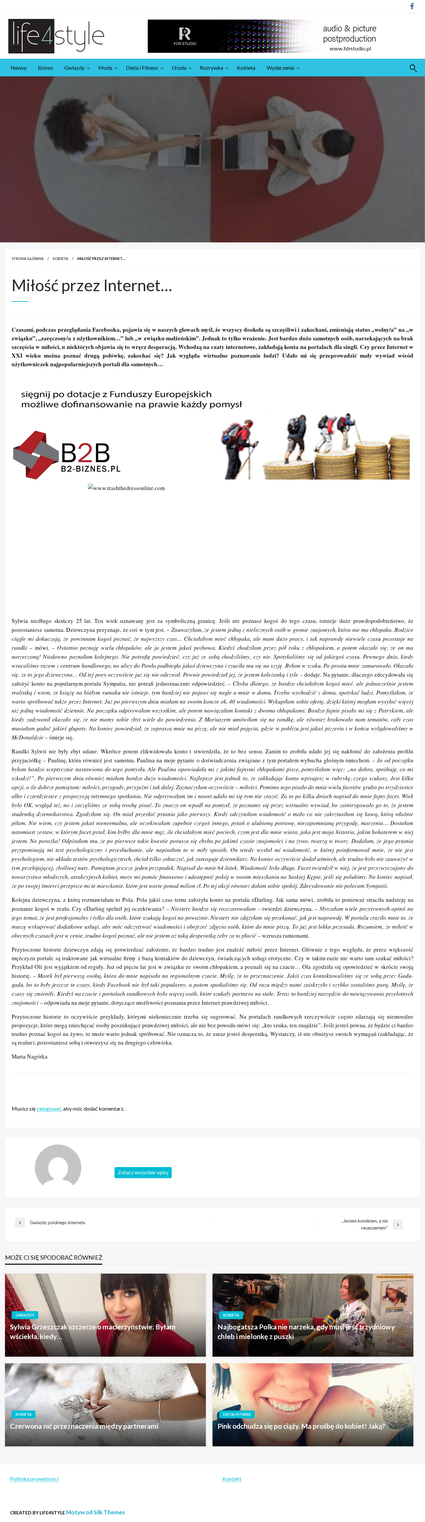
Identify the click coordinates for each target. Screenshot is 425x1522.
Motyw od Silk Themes (95, 1512)
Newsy (19, 67)
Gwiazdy (74, 67)
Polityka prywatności (34, 1479)
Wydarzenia (280, 67)
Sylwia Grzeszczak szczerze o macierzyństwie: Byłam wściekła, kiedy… (93, 1331)
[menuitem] (18, 67)
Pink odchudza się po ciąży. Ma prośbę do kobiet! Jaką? (301, 1426)
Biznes (45, 67)
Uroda (179, 67)
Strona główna (27, 258)
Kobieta (246, 67)
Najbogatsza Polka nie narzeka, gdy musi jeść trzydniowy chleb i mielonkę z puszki (306, 1331)
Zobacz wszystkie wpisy (143, 1172)
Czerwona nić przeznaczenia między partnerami (84, 1426)
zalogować (49, 1108)
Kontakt (231, 1479)
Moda (105, 67)
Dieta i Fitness (142, 67)
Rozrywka (211, 67)
